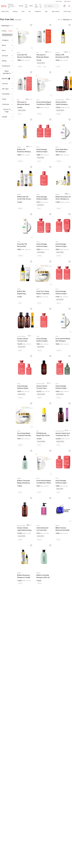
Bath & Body (55, 11)
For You (41, 6)
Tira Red (26, 6)
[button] (24, 11)
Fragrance (38, 11)
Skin (23, 11)
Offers (31, 6)
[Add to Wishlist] (31, 25)
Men (46, 11)
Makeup (15, 11)
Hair (29, 11)
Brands (21, 6)
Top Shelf (36, 6)
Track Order (59, 1)
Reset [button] (11, 31)
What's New (5, 11)
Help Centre (67, 1)
